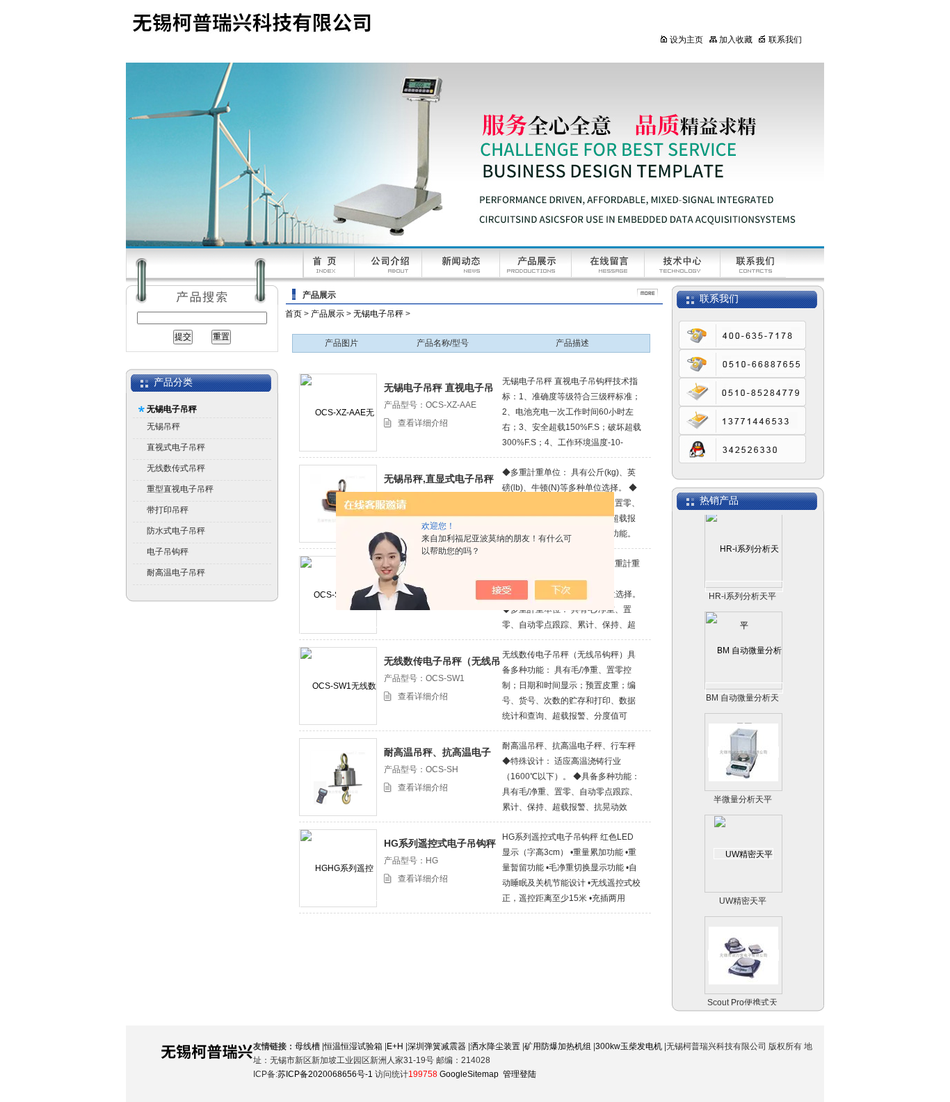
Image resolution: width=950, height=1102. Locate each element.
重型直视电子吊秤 (180, 489)
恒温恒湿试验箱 (353, 1046)
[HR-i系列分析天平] (744, 573)
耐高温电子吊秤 (176, 572)
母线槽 (307, 1046)
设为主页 (686, 40)
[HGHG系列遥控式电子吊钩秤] (339, 905)
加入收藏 (735, 40)
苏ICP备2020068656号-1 (325, 1074)
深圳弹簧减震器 (437, 1046)
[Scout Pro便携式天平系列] (743, 942)
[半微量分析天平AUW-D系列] (743, 738)
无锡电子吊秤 (172, 409)
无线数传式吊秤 (176, 468)
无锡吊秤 (163, 426)
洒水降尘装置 (495, 1046)
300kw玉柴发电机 (628, 1046)
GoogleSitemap (469, 1074)
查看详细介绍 (423, 423)
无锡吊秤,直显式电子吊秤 (439, 478)
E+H (395, 1046)
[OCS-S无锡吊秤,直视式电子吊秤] (339, 632)
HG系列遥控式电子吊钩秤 (440, 843)
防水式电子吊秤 (176, 531)
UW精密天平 (742, 888)
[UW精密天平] (743, 840)
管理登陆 (519, 1074)
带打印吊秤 (167, 510)
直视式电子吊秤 (176, 447)
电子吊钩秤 (167, 552)
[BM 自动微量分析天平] (744, 674)
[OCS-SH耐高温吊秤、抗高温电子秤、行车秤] (338, 777)
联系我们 (785, 40)
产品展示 (327, 314)
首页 (293, 314)
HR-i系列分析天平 (742, 583)
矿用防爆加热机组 (557, 1046)
